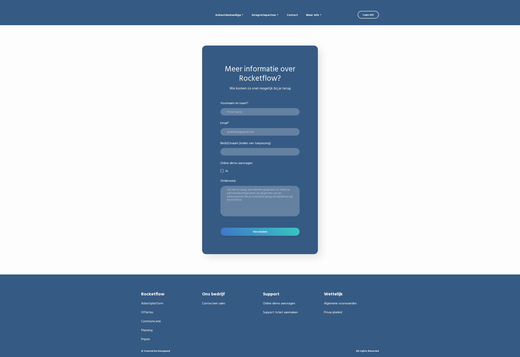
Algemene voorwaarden (340, 303)
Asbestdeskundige (228, 15)
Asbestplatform (152, 303)
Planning (147, 330)
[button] (368, 15)
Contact (292, 15)
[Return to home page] (167, 14)
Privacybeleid (333, 312)
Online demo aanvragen (279, 303)
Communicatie (151, 321)
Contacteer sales (213, 303)
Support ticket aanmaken (280, 312)
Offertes (147, 312)
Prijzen (145, 338)
